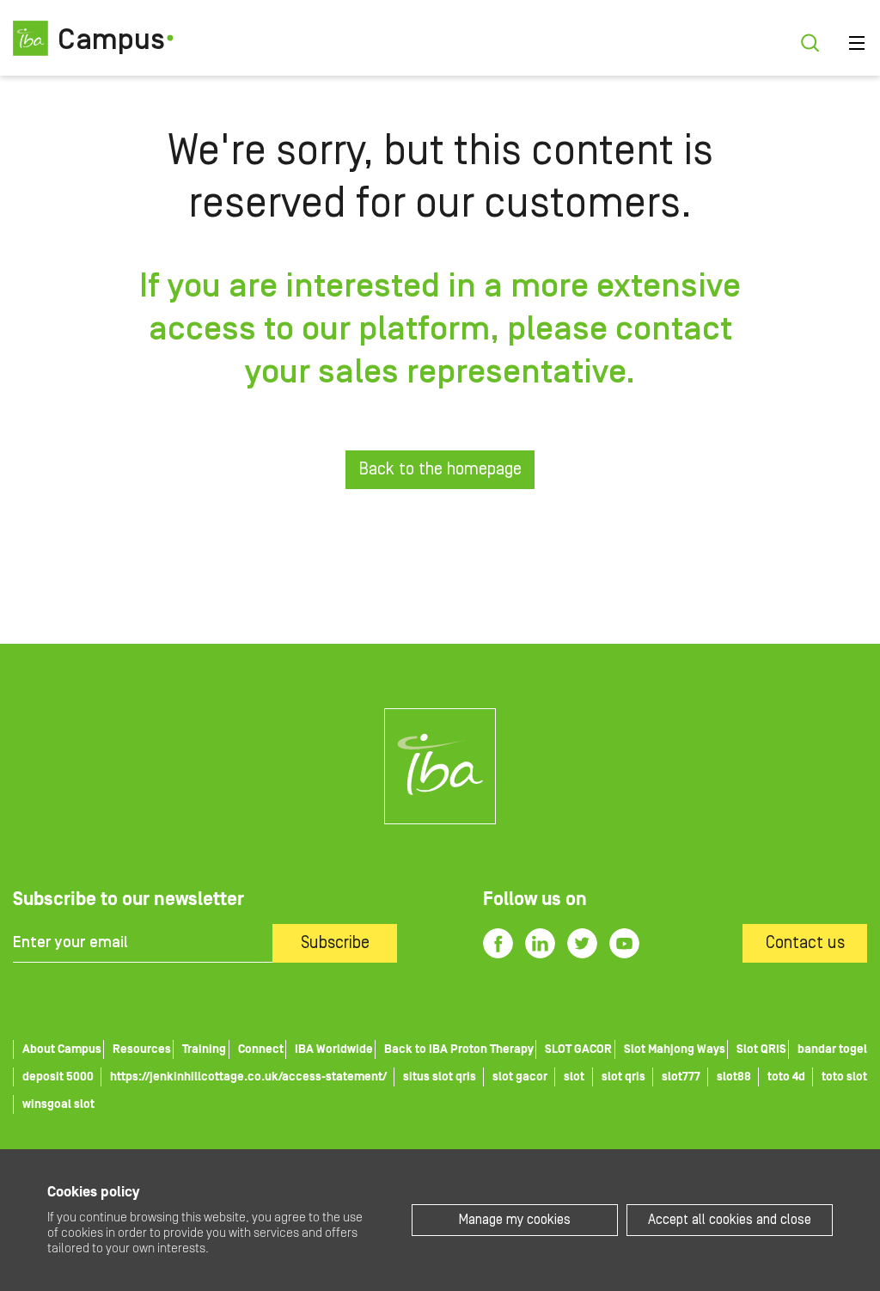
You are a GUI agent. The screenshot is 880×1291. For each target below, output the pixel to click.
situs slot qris (439, 1077)
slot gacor (519, 1077)
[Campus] (440, 766)
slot (574, 1077)
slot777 (681, 1077)
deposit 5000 (58, 1077)
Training (204, 1049)
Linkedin (540, 943)
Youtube (624, 943)
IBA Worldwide (334, 1049)
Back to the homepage (440, 469)
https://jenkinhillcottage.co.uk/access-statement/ (248, 1077)
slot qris (623, 1077)
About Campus (61, 1049)
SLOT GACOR (578, 1049)
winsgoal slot (58, 1104)
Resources (142, 1049)
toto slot (844, 1077)
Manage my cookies (515, 1219)
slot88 (734, 1077)
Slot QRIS (761, 1049)
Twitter (582, 943)
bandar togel (832, 1049)
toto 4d (786, 1077)
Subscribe (335, 942)
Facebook (498, 943)
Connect (261, 1049)
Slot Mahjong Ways (674, 1049)
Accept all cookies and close (729, 1219)
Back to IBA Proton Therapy (459, 1049)
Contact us (805, 942)
